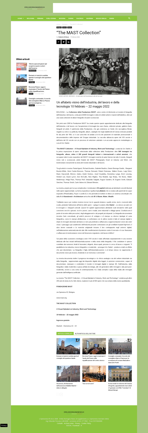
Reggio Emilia (101, 18)
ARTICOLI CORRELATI (65, 334)
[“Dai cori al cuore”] (94, 374)
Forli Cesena (51, 18)
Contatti (60, 423)
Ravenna (89, 18)
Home (20, 18)
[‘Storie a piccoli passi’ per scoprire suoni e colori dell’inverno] (21, 66)
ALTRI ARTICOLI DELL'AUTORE (85, 334)
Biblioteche (32, 70)
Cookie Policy (86, 423)
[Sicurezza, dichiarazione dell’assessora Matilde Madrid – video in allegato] (68, 374)
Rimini (111, 18)
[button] (129, 19)
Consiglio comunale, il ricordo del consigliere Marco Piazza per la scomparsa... (39, 101)
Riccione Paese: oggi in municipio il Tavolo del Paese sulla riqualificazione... (39, 89)
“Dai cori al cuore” (88, 383)
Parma (70, 18)
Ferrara (40, 18)
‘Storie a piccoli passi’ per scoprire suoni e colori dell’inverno (38, 66)
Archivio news (69, 423)
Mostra (69, 27)
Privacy (77, 423)
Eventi (64, 27)
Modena (62, 18)
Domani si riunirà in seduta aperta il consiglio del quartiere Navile (40, 78)
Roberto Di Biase (64, 37)
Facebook (76, 425)
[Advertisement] (92, 8)
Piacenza (79, 18)
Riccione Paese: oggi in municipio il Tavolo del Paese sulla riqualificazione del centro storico (93, 358)
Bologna (30, 18)
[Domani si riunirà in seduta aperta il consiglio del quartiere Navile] (68, 346)
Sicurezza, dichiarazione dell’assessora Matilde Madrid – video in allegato (66, 386)
